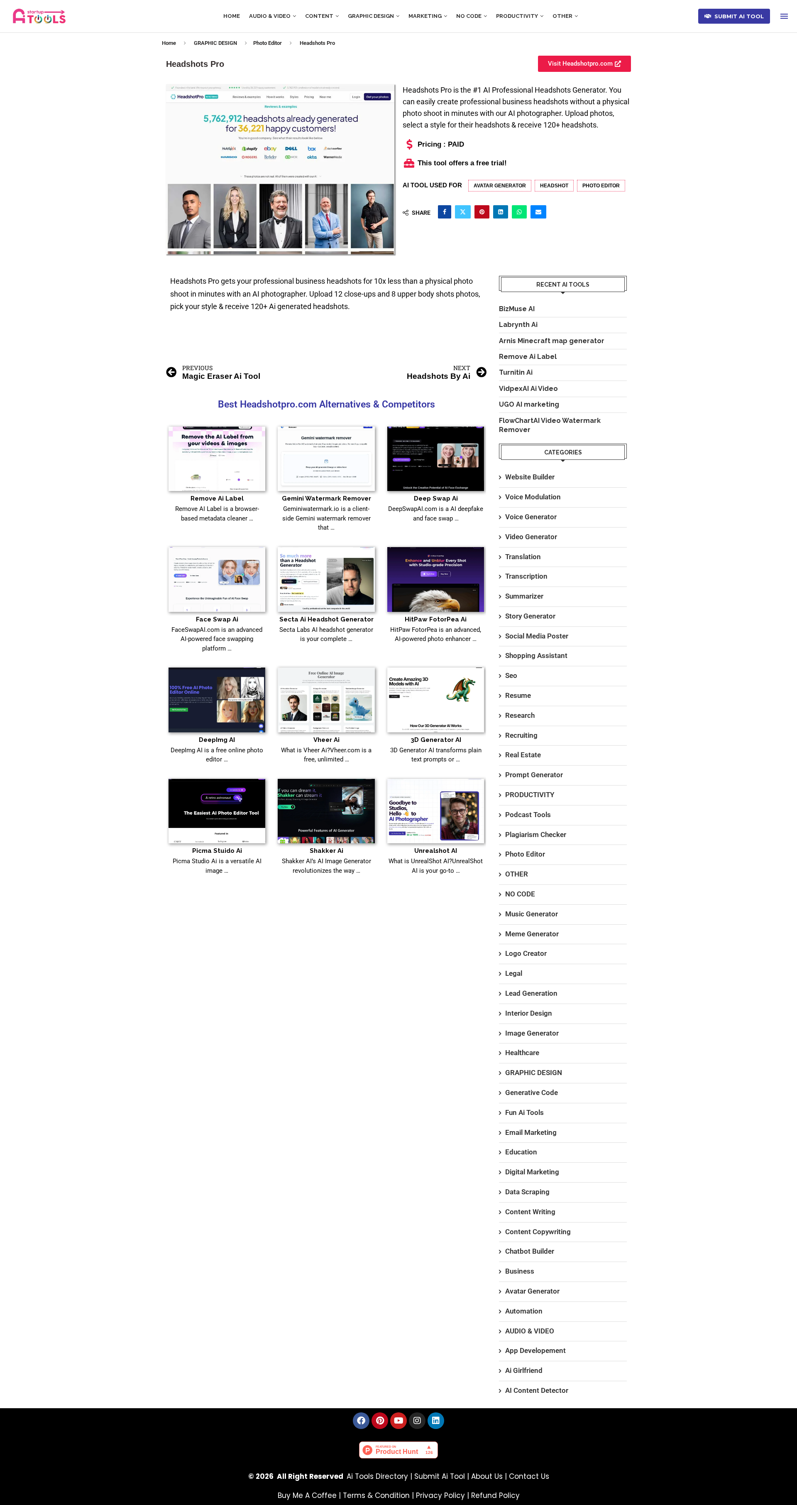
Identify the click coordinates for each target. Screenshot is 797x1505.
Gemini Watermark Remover (326, 498)
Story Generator (530, 616)
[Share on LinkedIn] (500, 212)
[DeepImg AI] (217, 700)
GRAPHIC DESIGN (371, 16)
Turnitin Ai (516, 372)
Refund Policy (495, 1495)
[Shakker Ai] (326, 811)
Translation (523, 556)
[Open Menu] (784, 16)
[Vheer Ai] (326, 700)
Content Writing (530, 1212)
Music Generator (531, 914)
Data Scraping (527, 1192)
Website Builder (530, 477)
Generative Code (531, 1092)
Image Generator (532, 1033)
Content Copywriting (538, 1232)
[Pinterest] (380, 1420)
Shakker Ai (326, 850)
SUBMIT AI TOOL (737, 16)
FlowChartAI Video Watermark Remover (550, 425)
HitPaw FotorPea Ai (436, 619)
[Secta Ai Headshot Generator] (326, 579)
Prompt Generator (534, 775)
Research (520, 715)
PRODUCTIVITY (517, 16)
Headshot (554, 186)
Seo (511, 675)
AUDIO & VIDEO (270, 16)
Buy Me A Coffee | (310, 1495)
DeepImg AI (217, 740)
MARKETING (425, 16)
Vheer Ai (326, 740)
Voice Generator (531, 517)
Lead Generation (531, 993)
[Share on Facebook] (444, 212)
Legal (513, 973)
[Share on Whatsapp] (519, 212)
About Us (487, 1476)
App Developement (535, 1350)
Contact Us (529, 1476)
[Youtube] (398, 1420)
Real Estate (523, 755)
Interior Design (528, 1013)
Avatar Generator (500, 186)
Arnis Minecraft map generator (551, 341)
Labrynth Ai (518, 325)
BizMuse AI (517, 309)
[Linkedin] (436, 1420)
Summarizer (524, 596)
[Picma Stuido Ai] (217, 811)
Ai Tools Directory (377, 1476)
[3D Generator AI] (435, 700)
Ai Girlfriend (524, 1370)
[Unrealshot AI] (435, 811)
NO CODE (469, 16)
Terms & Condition (376, 1495)
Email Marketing (531, 1132)
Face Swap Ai (217, 619)
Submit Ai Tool (439, 1476)
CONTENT (319, 16)
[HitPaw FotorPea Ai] (435, 579)
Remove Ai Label (217, 498)
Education (521, 1152)
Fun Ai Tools (524, 1112)
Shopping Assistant (536, 655)
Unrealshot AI (435, 850)
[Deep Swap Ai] (435, 459)
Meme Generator (532, 934)
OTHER (562, 16)
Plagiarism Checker (535, 834)
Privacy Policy (440, 1495)
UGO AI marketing (529, 404)
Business (519, 1271)
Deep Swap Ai (436, 498)
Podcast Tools (528, 814)
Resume (518, 695)
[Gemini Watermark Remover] (326, 459)
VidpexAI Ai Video (528, 389)
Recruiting (521, 735)
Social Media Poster (536, 636)
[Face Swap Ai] (217, 579)
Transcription (526, 576)
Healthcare (522, 1052)
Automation (524, 1311)
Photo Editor (267, 43)
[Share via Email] (538, 212)
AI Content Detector (536, 1390)
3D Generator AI (436, 740)
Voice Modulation (533, 497)
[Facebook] (361, 1420)
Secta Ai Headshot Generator (326, 619)
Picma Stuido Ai (217, 850)
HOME (231, 16)
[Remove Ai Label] (217, 459)
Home (169, 43)
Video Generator (531, 537)
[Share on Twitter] (463, 212)
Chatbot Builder (529, 1251)
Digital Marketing (532, 1172)
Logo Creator (526, 953)
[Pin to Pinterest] (481, 212)
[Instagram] (417, 1420)
